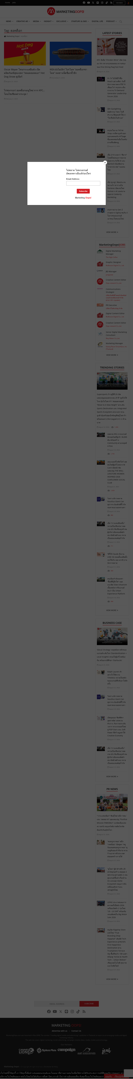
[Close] (105, 163)
